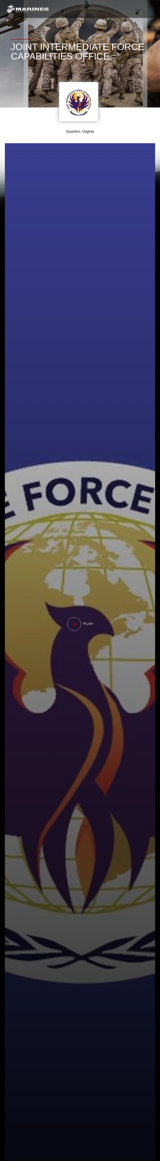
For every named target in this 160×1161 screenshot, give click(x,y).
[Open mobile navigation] (150, 9)
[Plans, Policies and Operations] (28, 9)
